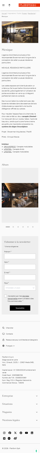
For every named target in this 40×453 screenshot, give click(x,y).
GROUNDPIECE (10, 147)
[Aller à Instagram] (4, 433)
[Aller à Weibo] (15, 438)
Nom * (6, 262)
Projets (24, 13)
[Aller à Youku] (9, 438)
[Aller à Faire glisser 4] (23, 226)
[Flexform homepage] (29, 5)
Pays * (6, 283)
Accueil (4, 13)
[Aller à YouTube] (26, 433)
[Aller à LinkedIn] (31, 433)
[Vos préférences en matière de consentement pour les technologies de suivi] (36, 451)
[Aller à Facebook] (9, 433)
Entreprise (7, 395)
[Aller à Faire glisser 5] (27, 226)
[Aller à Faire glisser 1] (8, 226)
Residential (31, 13)
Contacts (9, 334)
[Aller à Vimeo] (4, 438)
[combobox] (20, 287)
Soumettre (20, 308)
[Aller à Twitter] (15, 433)
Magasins (7, 412)
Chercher (9, 328)
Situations (7, 404)
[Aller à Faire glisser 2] (13, 226)
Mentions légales (11, 420)
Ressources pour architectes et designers (22, 340)
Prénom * (7, 252)
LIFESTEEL (8, 149)
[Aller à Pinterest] (20, 433)
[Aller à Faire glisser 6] (32, 226)
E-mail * (7, 272)
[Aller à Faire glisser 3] (18, 226)
